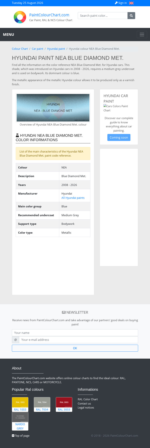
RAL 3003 (64, 409)
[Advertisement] (53, 265)
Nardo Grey (20, 426)
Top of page (21, 435)
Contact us (84, 403)
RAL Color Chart (88, 399)
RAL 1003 (20, 409)
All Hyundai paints (73, 197)
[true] (131, 15)
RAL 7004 (42, 409)
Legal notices (86, 407)
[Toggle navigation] (142, 34)
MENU (8, 34)
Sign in (123, 3)
